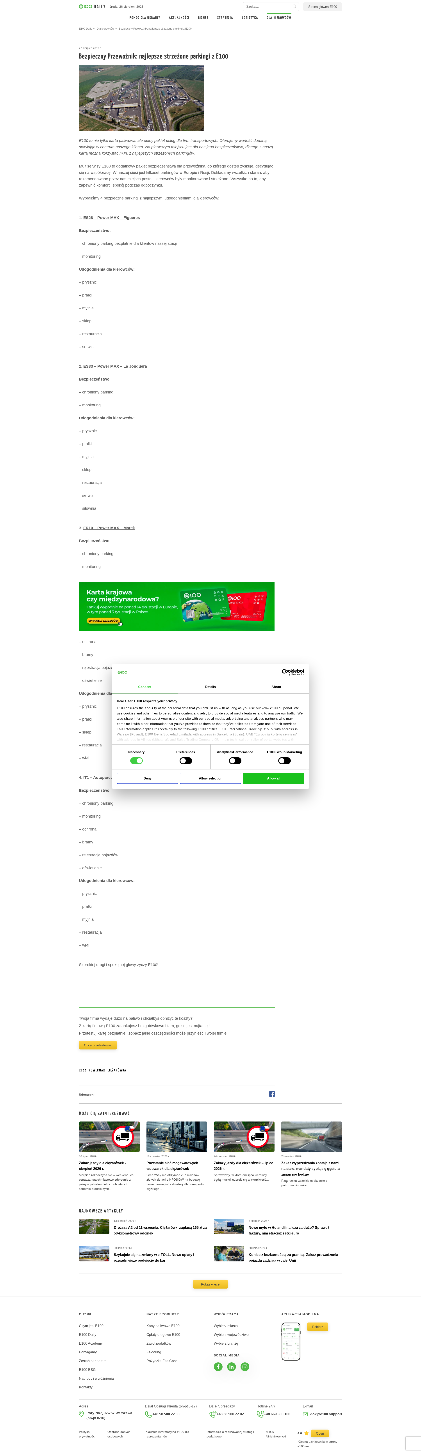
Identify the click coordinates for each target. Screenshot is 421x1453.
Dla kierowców (279, 17)
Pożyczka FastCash (162, 1361)
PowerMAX (97, 1070)
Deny (148, 778)
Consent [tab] (144, 687)
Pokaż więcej (210, 1284)
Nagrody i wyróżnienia (96, 1378)
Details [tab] (210, 687)
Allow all (273, 778)
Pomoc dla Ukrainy (145, 17)
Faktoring (153, 1352)
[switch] (186, 760)
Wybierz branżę (226, 1343)
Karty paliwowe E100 (163, 1326)
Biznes (203, 17)
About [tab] (276, 687)
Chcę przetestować (98, 1045)
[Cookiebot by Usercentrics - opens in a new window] (285, 672)
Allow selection (210, 778)
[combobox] (271, 6)
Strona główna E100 (322, 7)
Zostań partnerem (92, 1361)
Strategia (225, 17)
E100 (83, 1070)
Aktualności (179, 17)
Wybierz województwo (231, 1335)
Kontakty (86, 1387)
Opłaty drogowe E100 (163, 1335)
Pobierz (317, 1327)
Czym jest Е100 (91, 1326)
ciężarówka (117, 1070)
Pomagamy (88, 1352)
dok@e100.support (326, 1414)
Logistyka (250, 17)
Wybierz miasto (226, 1326)
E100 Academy (91, 1343)
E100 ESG (87, 1370)
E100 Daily (87, 1335)
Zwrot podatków (158, 1343)
